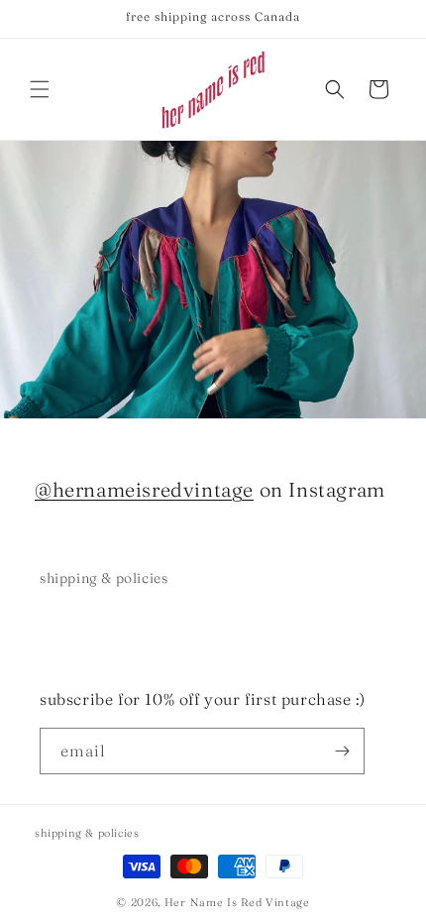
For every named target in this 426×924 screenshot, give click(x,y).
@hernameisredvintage (144, 489)
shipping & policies (103, 578)
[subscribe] (342, 751)
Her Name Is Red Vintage (237, 902)
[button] (39, 89)
